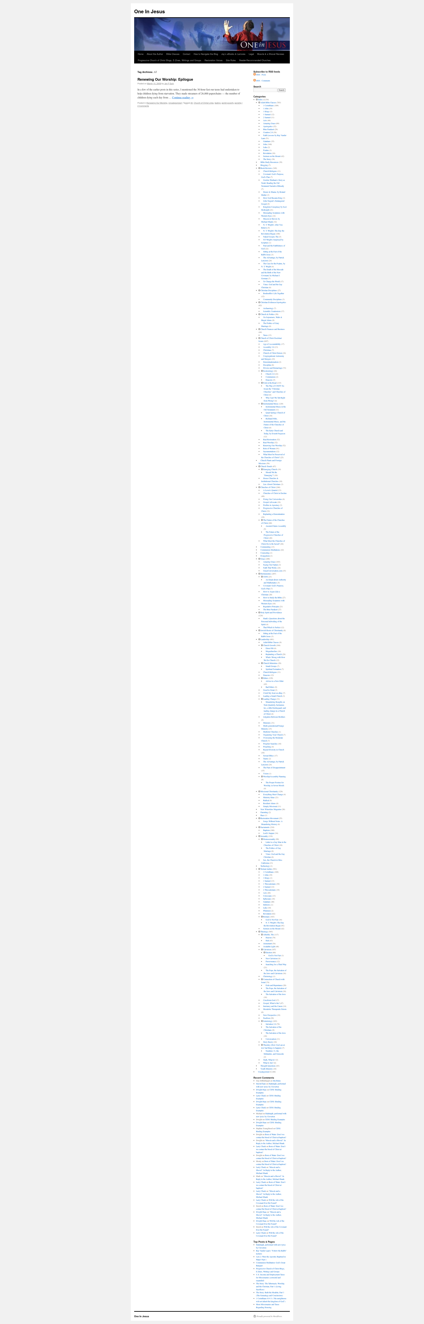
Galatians (266, 141)
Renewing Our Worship (156, 102)
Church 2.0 (270, 373)
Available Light (269, 946)
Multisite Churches (270, 731)
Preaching (267, 746)
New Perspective (269, 1015)
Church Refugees (270, 171)
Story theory (268, 1042)
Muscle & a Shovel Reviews (270, 54)
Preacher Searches (270, 743)
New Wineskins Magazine (271, 809)
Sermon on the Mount (271, 156)
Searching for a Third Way (276, 964)
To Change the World (271, 281)
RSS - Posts (261, 74)
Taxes (265, 335)
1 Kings (266, 111)
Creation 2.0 (268, 132)
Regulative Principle (271, 606)
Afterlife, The (268, 934)
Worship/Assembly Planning (274, 776)
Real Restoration (269, 439)
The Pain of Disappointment (274, 767)
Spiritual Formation (273, 669)
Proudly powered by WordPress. (269, 1316)
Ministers (267, 722)
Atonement (267, 943)
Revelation (267, 153)
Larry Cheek (261, 1095)
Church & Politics (268, 314)
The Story (267, 159)
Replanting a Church (274, 654)
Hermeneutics (266, 573)
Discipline (267, 365)
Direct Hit (269, 648)
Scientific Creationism (271, 311)
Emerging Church (270, 469)
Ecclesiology (268, 370)
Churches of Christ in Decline (275, 493)
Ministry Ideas (269, 797)
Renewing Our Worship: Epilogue (165, 79)
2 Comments (143, 105)
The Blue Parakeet (270, 609)
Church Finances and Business (273, 329)
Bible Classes (173, 54)
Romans (266, 916)
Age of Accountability (272, 344)
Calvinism (267, 949)
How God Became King (272, 198)
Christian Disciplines (269, 290)
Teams (265, 758)
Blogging (264, 165)
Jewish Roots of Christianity (272, 630)
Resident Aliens (269, 803)
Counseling (265, 552)
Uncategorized (175, 102)
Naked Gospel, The (270, 236)
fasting (218, 102)
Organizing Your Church (273, 734)
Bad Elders (270, 687)
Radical (266, 800)
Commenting (266, 546)
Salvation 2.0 (271, 1024)
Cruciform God (269, 1000)
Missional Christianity (269, 791)
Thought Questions (268, 1065)
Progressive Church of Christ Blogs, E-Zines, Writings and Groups (169, 60)
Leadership (265, 639)
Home (140, 54)
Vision (265, 773)
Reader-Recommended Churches (255, 60)
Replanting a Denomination (274, 514)
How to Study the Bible (272, 597)
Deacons (269, 379)
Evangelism (265, 555)
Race (262, 815)
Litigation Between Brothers (274, 716)
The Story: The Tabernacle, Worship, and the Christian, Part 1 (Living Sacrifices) (270, 1286)
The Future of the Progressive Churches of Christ (273, 535)
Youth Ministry (267, 1068)
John (265, 144)
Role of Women (269, 448)
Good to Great (268, 690)
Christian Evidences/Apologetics (273, 302)
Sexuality (264, 836)
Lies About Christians (271, 484)
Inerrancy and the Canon (272, 1006)
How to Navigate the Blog (206, 54)
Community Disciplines (272, 299)
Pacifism (266, 1018)
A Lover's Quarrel (270, 490)
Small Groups (271, 666)
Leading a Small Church (272, 696)
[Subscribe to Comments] (254, 80)
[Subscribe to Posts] (254, 74)
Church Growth (269, 645)
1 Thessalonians (269, 883)
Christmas (267, 350)
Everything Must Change (273, 794)
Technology (265, 866)
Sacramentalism (269, 451)
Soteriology (267, 1021)
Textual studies (266, 869)
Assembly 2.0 (268, 347)
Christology (267, 976)
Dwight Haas (261, 1089)
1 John (265, 108)
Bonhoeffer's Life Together (273, 293)
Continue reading (182, 97)
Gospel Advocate (270, 502)
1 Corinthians (268, 105)
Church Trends (266, 466)
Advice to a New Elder (275, 681)
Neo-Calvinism (272, 958)
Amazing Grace (269, 123)
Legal (251, 54)
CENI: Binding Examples (275, 1119)
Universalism (271, 1039)
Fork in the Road (269, 382)
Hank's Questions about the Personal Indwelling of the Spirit (273, 621)
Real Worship (268, 442)
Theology (264, 931)
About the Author (155, 54)
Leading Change (269, 699)
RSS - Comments (263, 80)
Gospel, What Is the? (271, 1003)
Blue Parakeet (268, 129)
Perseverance (271, 961)
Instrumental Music (270, 403)
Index (260, 99)
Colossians (267, 895)
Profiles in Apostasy (271, 505)
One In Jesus (149, 11)
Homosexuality (269, 839)
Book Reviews (266, 168)
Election (269, 952)
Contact (186, 54)
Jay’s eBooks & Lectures (233, 54)
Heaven (269, 937)
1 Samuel (266, 114)
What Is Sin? (268, 1062)
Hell (267, 940)
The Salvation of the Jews (276, 994)
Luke (265, 147)
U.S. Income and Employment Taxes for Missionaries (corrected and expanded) (270, 1277)
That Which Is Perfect (271, 627)
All (191, 102)
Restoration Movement (269, 818)
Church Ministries (270, 663)
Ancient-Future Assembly (276, 526)
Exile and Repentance (274, 985)
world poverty (228, 102)
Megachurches (271, 651)
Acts (265, 120)
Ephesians (267, 898)
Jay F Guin (169, 83)
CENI (265, 576)
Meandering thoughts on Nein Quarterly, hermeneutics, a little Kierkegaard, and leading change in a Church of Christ (275, 708)
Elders (265, 678)
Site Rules (231, 60)
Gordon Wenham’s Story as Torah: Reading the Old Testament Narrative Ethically (273, 183)
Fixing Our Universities (272, 499)
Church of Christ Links (204, 102)
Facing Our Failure (270, 564)
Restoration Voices (214, 60)
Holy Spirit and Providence (271, 612)
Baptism (266, 830)
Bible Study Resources (269, 162)
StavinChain (261, 1083)
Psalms (266, 150)
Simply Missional (270, 806)
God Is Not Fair (272, 919)
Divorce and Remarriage (272, 367)
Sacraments (265, 827)
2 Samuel (266, 117)
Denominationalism (270, 362)
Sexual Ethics (268, 755)
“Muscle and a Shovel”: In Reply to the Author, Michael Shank (269, 1170)
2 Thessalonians (269, 889)
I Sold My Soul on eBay (272, 693)
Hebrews (266, 904)
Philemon (267, 910)
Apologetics (268, 126)
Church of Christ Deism (272, 353)
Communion (270, 376)
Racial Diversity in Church (273, 749)
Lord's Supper (268, 833)
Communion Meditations (270, 549)
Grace (263, 558)
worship (238, 102)
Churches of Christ (268, 487)
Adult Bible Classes (268, 102)
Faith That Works (270, 567)
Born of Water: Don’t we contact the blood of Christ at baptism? (270, 1149)
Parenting (264, 812)
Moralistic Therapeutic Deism (274, 1009)
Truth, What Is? (269, 1059)
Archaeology (268, 308)
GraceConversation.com (272, 570)
